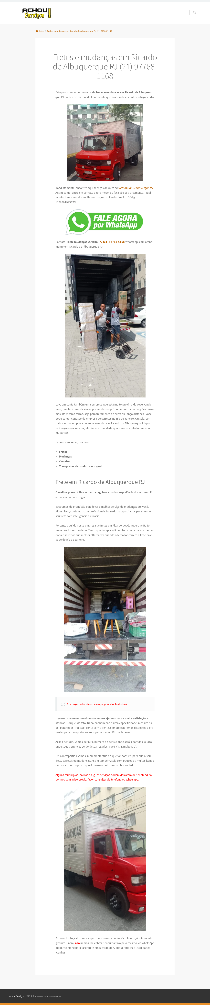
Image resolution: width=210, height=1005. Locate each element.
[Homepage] (37, 12)
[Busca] (191, 9)
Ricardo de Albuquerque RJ (136, 188)
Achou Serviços (16, 996)
